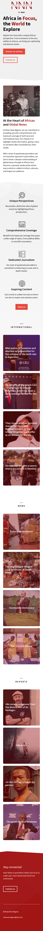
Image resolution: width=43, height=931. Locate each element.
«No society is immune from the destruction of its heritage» (20, 707)
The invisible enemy (21, 646)
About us (21, 307)
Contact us (10, 60)
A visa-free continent (21, 531)
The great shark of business (21, 821)
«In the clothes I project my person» (20, 783)
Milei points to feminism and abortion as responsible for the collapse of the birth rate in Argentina (20, 353)
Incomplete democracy (21, 607)
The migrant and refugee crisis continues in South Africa (18, 569)
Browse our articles (14, 51)
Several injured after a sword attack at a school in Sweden (21, 467)
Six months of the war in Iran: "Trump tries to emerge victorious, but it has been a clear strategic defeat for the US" (21, 390)
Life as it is (21, 745)
